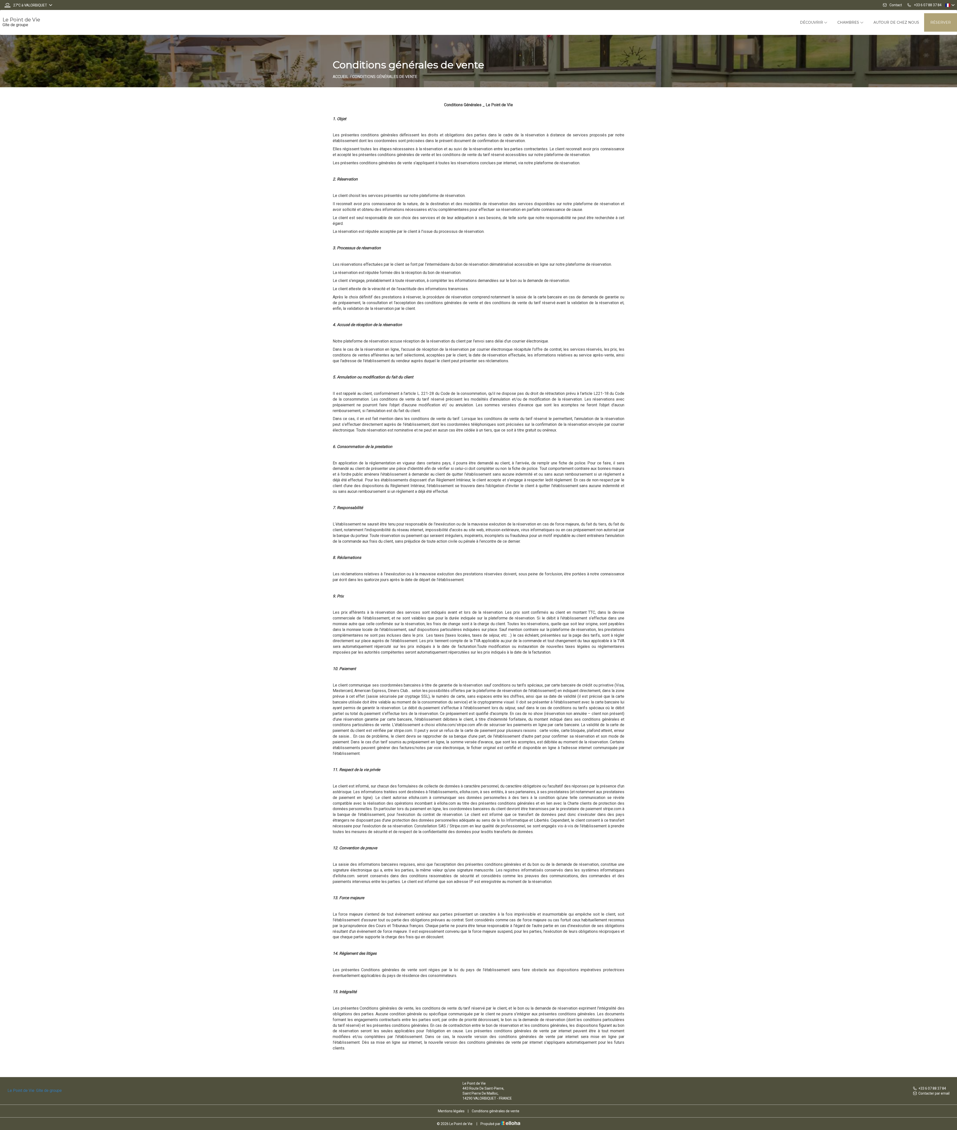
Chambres (848, 22)
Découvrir (812, 22)
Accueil (340, 76)
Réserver (940, 22)
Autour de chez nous (896, 22)
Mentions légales (451, 1111)
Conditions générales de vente (495, 1111)
